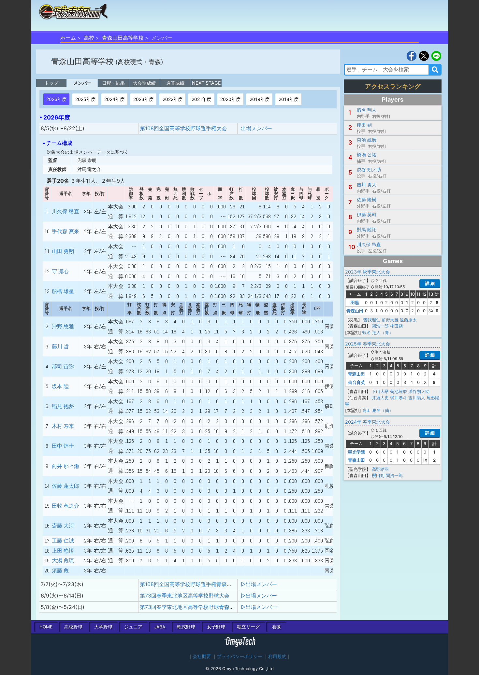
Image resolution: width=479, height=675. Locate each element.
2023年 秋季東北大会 (367, 271)
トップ (51, 83)
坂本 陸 (60, 386)
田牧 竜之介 (65, 505)
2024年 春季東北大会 (367, 422)
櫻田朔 (396, 326)
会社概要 (202, 656)
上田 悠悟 (63, 550)
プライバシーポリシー (239, 656)
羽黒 (355, 302)
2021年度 (201, 99)
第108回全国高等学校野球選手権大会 (183, 128)
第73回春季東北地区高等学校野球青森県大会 (192, 607)
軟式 (186, 626)
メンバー (82, 83)
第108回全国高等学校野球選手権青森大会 (188, 584)
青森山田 (354, 310)
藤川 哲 (60, 346)
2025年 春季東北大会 (367, 343)
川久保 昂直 (65, 211)
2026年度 (56, 99)
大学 (103, 626)
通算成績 (175, 83)
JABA (159, 626)
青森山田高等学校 (123, 38)
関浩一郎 (380, 326)
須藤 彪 (60, 570)
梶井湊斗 (398, 397)
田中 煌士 (63, 446)
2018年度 (288, 99)
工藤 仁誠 (63, 540)
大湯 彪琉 (63, 560)
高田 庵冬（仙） (377, 410)
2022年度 (172, 99)
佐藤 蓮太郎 (65, 486)
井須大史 (380, 397)
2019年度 (259, 99)
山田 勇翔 (63, 251)
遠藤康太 (408, 319)
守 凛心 (60, 271)
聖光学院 (356, 452)
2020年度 (230, 99)
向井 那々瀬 (65, 466)
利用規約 (277, 656)
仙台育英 (356, 382)
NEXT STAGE (206, 83)
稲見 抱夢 (63, 406)
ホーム (68, 38)
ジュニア (133, 626)
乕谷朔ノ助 (418, 391)
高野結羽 (380, 469)
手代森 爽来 (65, 231)
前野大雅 (390, 319)
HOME (45, 626)
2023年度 (143, 99)
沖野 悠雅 (63, 326)
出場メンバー (256, 128)
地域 (276, 626)
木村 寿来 (63, 426)
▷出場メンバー (259, 584)
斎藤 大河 (63, 525)
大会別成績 (144, 83)
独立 (248, 626)
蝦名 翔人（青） (377, 332)
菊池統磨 (398, 391)
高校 (89, 38)
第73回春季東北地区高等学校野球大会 (184, 595)
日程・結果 (113, 83)
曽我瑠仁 (371, 319)
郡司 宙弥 (63, 366)
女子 (216, 626)
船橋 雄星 (63, 291)
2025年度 (85, 99)
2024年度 (114, 99)
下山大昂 (380, 391)
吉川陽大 (416, 397)
